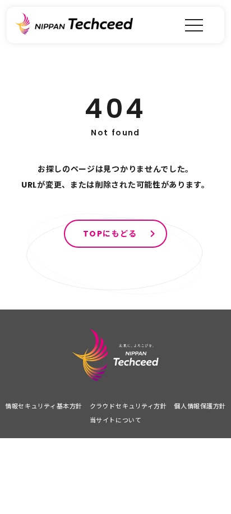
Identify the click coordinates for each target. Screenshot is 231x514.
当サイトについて (115, 420)
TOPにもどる (110, 233)
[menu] (194, 25)
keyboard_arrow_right (152, 233)
